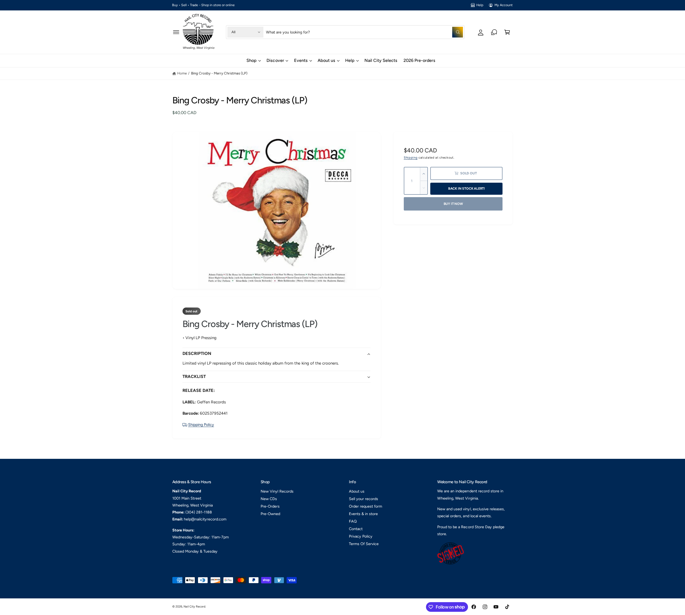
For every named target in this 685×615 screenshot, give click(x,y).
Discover (275, 60)
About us (326, 60)
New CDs (269, 498)
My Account (503, 5)
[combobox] (364, 32)
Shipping (410, 157)
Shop (251, 60)
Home (182, 73)
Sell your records (363, 498)
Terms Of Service (364, 543)
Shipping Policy (201, 424)
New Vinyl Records (277, 491)
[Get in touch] (494, 32)
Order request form (365, 506)
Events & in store (363, 513)
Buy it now (453, 204)
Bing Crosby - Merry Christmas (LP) (219, 73)
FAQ (353, 521)
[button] (176, 32)
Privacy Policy (360, 536)
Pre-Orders (270, 506)
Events (301, 60)
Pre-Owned (270, 513)
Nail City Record (194, 606)
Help (479, 5)
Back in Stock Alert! (466, 188)
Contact (356, 528)
